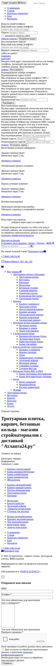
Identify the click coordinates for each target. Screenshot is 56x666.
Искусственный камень (31, 309)
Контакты (12, 18)
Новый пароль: (9, 138)
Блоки (10, 403)
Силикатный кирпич (29, 320)
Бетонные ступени (28, 288)
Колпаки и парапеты (29, 349)
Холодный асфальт (28, 360)
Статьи (10, 10)
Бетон (16, 379)
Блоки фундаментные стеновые (35, 376)
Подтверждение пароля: (13, 141)
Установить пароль (18, 145)
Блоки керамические (17, 477)
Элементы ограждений (19, 508)
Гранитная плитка (28, 293)
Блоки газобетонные (17, 474)
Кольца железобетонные (19, 516)
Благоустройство (15, 503)
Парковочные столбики (31, 357)
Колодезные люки (16, 524)
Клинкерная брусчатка (30, 296)
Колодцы (11, 400)
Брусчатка (24, 279)
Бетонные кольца (28, 325)
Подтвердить (8, 103)
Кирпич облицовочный (19, 485)
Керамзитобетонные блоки (32, 336)
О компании (13, 8)
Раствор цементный (29, 387)
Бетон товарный (27, 382)
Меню (14, 3)
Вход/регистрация (27, 39)
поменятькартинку (6, 57)
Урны (22, 355)
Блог (9, 16)
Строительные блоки (24, 333)
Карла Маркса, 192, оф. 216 (18, 261)
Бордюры (24, 282)
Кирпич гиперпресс (29, 304)
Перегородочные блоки (31, 341)
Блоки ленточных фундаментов (35, 374)
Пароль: (5, 32)
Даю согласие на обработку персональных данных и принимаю (24, 652)
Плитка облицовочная (18, 490)
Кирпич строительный (18, 469)
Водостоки (24, 285)
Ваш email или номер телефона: (17, 26)
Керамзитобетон (27, 384)
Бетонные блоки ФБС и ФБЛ (28, 371)
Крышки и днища (28, 328)
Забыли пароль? (9, 38)
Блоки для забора (28, 344)
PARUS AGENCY (30, 571)
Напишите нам (36, 251)
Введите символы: (10, 50)
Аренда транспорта (17, 527)
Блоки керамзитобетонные (20, 471)
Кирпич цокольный (29, 317)
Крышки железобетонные (20, 519)
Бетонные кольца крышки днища (30, 322)
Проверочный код (10, 99)
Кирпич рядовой (27, 312)
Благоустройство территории (28, 347)
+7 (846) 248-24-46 (10, 256)
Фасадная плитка (28, 306)
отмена (4, 69)
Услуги (17, 390)
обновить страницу (11, 160)
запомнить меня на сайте (17, 36)
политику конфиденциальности (17, 235)
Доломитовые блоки (29, 339)
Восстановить (16, 70)
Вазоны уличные (27, 352)
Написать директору (17, 13)
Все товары (13, 271)
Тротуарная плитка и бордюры (29, 274)
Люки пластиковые (29, 331)
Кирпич (17, 301)
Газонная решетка (28, 290)
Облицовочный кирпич (31, 314)
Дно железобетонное (17, 522)
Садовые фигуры (28, 368)
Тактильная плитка (29, 298)
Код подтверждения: (11, 135)
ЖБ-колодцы (13, 480)
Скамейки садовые (28, 366)
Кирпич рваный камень (19, 487)
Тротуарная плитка (29, 277)
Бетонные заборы (28, 363)
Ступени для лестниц (18, 511)
